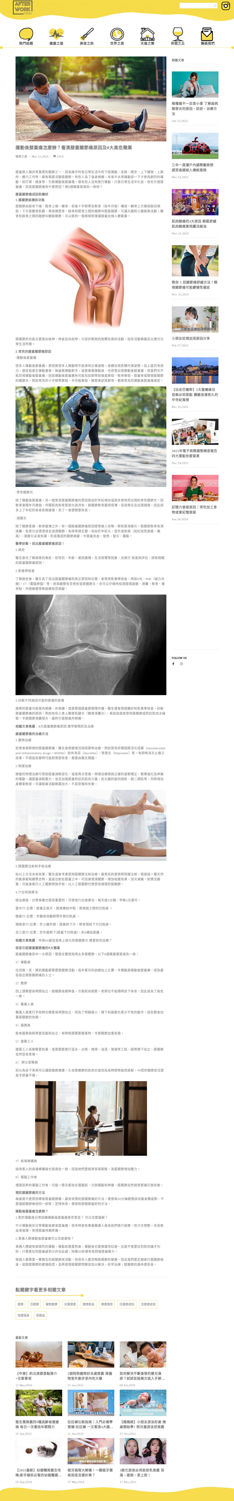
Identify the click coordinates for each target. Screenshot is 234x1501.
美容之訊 (87, 43)
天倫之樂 (147, 43)
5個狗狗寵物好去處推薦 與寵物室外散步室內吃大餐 (90, 1376)
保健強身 (23, 1315)
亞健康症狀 (148, 1304)
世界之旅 (117, 43)
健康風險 (107, 1304)
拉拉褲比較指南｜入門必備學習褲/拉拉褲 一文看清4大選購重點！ (90, 1425)
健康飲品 (88, 1304)
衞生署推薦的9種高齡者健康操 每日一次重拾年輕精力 (37, 1424)
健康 (20, 1304)
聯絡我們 (208, 43)
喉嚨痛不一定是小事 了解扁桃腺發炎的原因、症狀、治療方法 (195, 109)
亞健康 (34, 1304)
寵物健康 (51, 1304)
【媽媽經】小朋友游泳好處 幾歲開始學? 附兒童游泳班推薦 (143, 1424)
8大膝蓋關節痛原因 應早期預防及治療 (66, 726)
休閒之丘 (178, 43)
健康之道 (56, 43)
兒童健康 (70, 1304)
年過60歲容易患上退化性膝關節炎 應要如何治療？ (75, 940)
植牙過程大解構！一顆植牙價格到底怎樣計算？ (90, 1472)
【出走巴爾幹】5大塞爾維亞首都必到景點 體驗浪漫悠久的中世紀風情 (195, 395)
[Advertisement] (195, 594)
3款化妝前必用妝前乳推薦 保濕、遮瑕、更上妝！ (142, 1472)
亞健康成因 (127, 1304)
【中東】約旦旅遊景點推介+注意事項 (36, 1376)
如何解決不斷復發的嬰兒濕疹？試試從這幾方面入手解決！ (140, 1376)
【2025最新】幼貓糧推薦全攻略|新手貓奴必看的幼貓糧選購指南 (39, 1473)
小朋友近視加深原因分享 (191, 338)
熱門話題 (26, 43)
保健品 (40, 1315)
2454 (60, 156)
